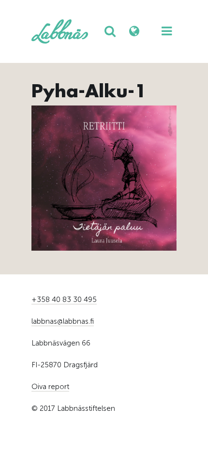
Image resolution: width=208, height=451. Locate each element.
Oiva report (50, 386)
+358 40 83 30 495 (64, 299)
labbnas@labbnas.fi (62, 321)
